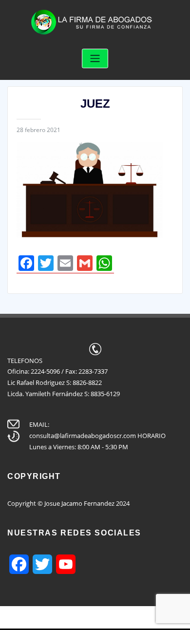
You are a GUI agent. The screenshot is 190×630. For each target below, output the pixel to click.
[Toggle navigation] (95, 59)
